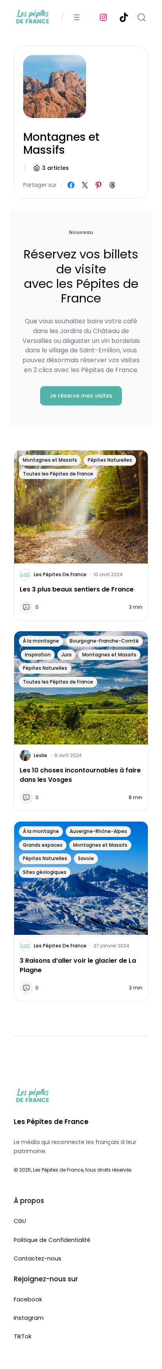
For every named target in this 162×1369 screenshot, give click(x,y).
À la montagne (41, 641)
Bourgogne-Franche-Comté (104, 641)
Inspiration (38, 654)
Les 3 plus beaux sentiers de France (77, 589)
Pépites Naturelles (110, 460)
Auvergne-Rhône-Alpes (98, 831)
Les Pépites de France (60, 574)
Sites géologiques (44, 872)
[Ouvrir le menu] (76, 17)
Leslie (40, 755)
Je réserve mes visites (81, 396)
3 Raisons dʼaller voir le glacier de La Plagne (78, 965)
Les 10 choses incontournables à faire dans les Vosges (80, 775)
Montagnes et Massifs (50, 460)
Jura (66, 654)
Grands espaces (43, 845)
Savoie (86, 858)
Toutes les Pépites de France (58, 473)
